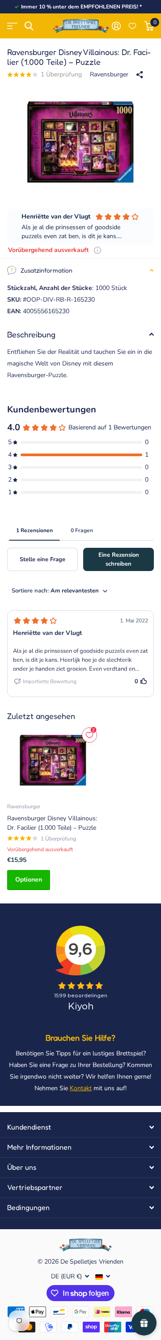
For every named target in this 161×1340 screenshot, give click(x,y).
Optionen (28, 879)
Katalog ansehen (12, 26)
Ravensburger (109, 74)
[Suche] (29, 26)
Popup (97, 250)
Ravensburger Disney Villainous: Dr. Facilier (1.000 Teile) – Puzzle (52, 823)
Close (80, 1127)
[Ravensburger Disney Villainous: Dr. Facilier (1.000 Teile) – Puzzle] (52, 760)
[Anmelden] (116, 26)
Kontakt (81, 1088)
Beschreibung (31, 334)
